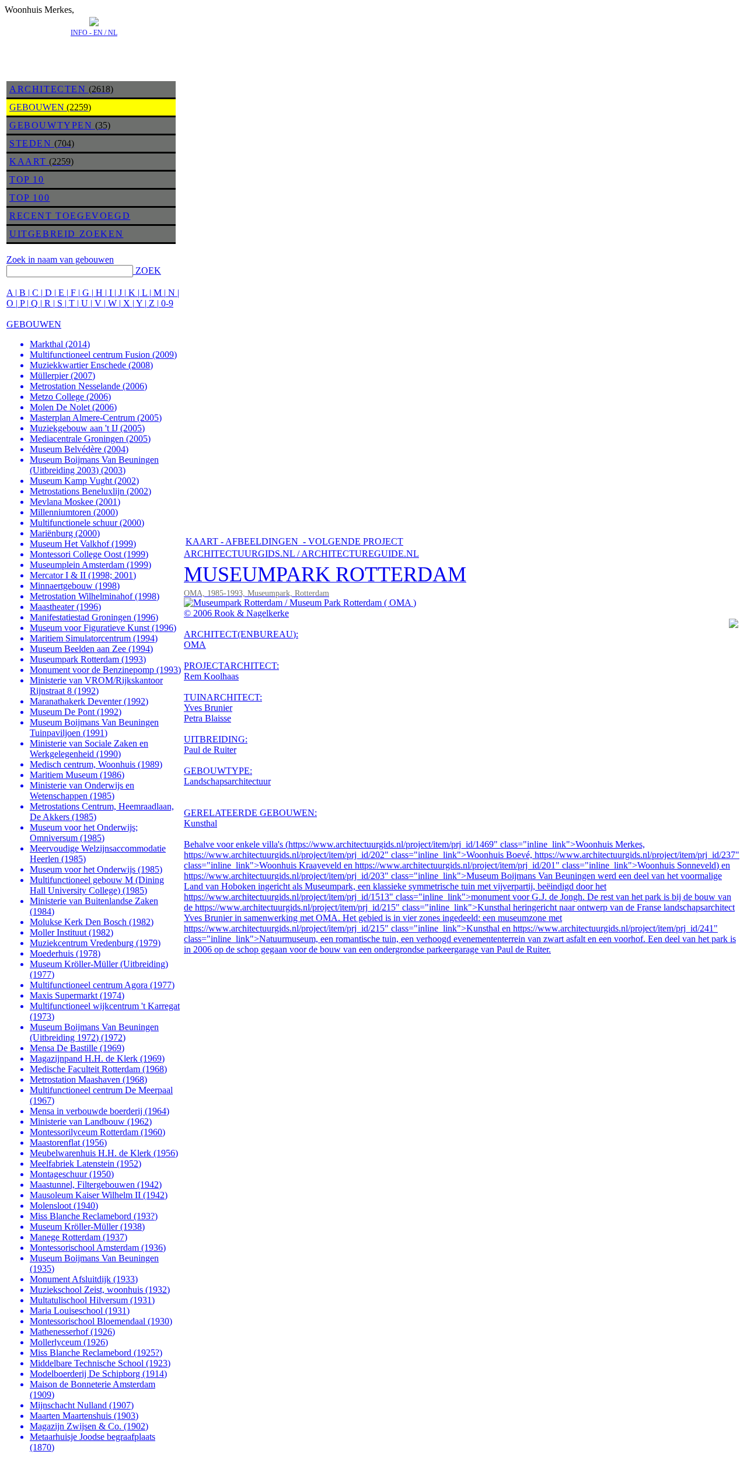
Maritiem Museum (77, 775)
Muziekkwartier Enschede (91, 365)
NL (112, 33)
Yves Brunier (208, 708)
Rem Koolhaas (211, 676)
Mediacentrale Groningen (90, 439)
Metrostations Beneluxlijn (90, 491)
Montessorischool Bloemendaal (101, 1321)
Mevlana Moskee (75, 502)
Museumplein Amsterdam (90, 565)
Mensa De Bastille (77, 1048)
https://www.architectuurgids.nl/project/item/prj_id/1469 (391, 844)
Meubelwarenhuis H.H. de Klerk (104, 1153)
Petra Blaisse (207, 718)
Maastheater (65, 607)
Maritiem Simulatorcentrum (94, 638)
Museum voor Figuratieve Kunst (103, 628)
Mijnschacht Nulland (82, 1405)
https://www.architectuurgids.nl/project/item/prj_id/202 (284, 855)
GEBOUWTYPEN (51, 125)
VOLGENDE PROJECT (355, 541)
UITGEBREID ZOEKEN (66, 234)
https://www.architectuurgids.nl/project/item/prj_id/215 (295, 907)
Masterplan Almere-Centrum (96, 418)
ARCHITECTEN (47, 89)
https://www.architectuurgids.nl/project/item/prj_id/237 (635, 855)
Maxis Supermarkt (77, 995)
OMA (195, 645)
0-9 (167, 303)
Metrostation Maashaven (88, 1079)
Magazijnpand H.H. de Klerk (97, 1058)
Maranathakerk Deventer (89, 701)
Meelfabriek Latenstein (85, 1163)
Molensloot (64, 1206)
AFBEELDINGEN (261, 541)
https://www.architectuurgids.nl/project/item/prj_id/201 (455, 865)
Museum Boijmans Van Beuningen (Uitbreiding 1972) (94, 1032)
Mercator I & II (83, 575)
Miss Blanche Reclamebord (94, 1216)
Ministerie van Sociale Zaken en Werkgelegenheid (89, 748)
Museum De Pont (75, 712)
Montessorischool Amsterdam (98, 1248)
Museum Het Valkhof (83, 544)
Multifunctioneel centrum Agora (102, 985)
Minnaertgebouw (75, 586)
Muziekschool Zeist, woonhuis (100, 1290)
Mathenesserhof (72, 1332)
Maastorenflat (68, 1142)
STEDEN (30, 143)
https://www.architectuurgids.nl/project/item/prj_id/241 (613, 928)
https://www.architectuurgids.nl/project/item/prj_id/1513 (286, 897)
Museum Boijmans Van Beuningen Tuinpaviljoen (94, 727)
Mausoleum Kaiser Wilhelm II (98, 1195)
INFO (79, 33)
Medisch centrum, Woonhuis (96, 764)
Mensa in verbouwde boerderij (99, 1111)
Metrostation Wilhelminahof (94, 596)
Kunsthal (200, 823)
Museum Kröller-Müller (87, 1227)
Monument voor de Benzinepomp (105, 670)
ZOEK (148, 270)
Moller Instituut (71, 932)
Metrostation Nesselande (88, 386)
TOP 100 (29, 198)
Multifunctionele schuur (87, 523)
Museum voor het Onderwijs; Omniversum (84, 832)
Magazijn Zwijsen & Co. (89, 1426)
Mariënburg (65, 533)
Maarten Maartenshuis (84, 1416)
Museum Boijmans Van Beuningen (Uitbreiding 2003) (94, 465)
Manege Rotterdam (78, 1237)
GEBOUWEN (36, 107)
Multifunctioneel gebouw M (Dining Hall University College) (97, 885)
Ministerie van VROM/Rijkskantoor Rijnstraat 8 (96, 685)
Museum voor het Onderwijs (96, 869)
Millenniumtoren (74, 512)
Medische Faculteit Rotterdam (98, 1069)
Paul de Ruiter (210, 750)
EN (98, 33)
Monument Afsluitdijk (84, 1279)
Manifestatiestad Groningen (94, 617)
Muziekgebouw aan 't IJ (87, 428)
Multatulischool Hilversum (92, 1300)
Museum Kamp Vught (84, 481)
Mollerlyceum (69, 1342)
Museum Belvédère (79, 449)
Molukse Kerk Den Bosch (91, 922)
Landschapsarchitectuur (227, 781)
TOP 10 (26, 179)
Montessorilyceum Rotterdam (97, 1132)
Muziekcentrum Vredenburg (95, 943)
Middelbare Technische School (100, 1363)
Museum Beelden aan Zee (91, 649)
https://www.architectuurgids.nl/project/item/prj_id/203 (284, 876)
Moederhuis (65, 953)
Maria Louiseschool (80, 1311)
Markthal (60, 344)
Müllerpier (62, 376)
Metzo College (70, 397)
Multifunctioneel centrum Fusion (103, 355)
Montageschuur (72, 1174)
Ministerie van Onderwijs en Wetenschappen (82, 790)
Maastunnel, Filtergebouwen (96, 1185)
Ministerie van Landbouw (91, 1121)
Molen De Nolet (73, 407)
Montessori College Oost (89, 554)
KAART (28, 161)
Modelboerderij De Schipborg (98, 1374)
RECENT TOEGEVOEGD (69, 216)
